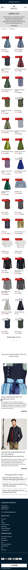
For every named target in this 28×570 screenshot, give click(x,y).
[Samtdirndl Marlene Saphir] (20, 163)
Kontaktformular (4, 546)
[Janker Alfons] (7, 263)
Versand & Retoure (5, 524)
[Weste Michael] (20, 103)
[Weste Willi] (7, 224)
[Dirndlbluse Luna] (7, 243)
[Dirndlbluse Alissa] (20, 243)
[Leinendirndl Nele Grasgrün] (7, 144)
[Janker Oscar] (20, 284)
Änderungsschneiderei (6, 544)
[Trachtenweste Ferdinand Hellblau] (20, 123)
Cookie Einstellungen (5, 528)
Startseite (3, 29)
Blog (2, 542)
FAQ (2, 548)
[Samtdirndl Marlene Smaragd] (7, 184)
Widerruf (3, 522)
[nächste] (16, 341)
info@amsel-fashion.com (10, 512)
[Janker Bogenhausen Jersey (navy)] (20, 263)
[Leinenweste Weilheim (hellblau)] (20, 82)
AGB (2, 520)
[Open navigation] (4, 7)
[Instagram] (4, 566)
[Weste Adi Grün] (20, 324)
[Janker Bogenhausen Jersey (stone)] (7, 284)
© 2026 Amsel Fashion (6, 568)
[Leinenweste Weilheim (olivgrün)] (7, 103)
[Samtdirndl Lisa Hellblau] (7, 304)
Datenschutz (4, 526)
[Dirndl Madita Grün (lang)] (7, 82)
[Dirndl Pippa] (7, 42)
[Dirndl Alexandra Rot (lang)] (20, 61)
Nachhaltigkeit (4, 540)
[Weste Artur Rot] (7, 205)
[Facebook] (1, 566)
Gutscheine (3, 549)
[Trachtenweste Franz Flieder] (7, 61)
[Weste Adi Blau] (7, 324)
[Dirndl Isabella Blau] (20, 42)
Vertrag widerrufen (5, 530)
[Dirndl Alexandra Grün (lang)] (7, 123)
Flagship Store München (6, 536)
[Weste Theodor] (20, 205)
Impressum (3, 519)
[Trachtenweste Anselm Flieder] (7, 163)
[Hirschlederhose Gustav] (20, 224)
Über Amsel (3, 538)
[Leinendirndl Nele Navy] (20, 304)
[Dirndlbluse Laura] (20, 184)
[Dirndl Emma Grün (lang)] (20, 144)
